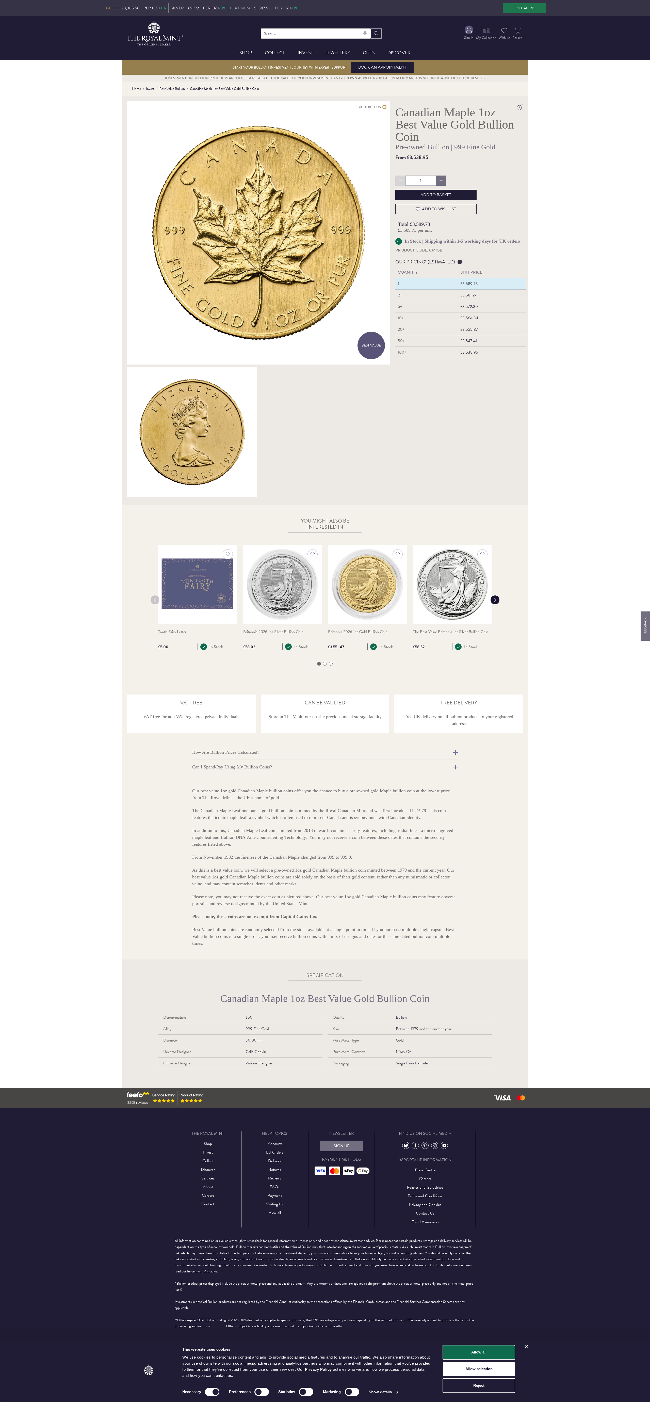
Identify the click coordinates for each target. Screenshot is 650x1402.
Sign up (342, 1146)
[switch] (261, 1392)
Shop (245, 52)
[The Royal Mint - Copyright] (155, 32)
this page (218, 1326)
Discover (399, 52)
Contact (207, 1204)
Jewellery (338, 52)
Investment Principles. (202, 1271)
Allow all (478, 1352)
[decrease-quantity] (400, 181)
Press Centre (425, 1170)
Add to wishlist (439, 209)
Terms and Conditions (425, 1196)
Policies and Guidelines (425, 1187)
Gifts (369, 52)
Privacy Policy (318, 1369)
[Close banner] (526, 1346)
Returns (274, 1170)
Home (136, 88)
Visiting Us (274, 1204)
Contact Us (425, 1213)
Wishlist (504, 37)
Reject (478, 1385)
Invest (305, 52)
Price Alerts (524, 8)
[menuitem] (469, 33)
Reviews (274, 1178)
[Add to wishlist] (228, 554)
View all (275, 1213)
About (208, 1187)
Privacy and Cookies (425, 1205)
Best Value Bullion (172, 88)
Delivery (274, 1161)
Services (207, 1178)
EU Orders (274, 1152)
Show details (380, 1392)
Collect (275, 52)
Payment (275, 1195)
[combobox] (316, 33)
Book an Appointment (382, 67)
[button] (319, 664)
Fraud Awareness (425, 1222)
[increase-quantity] (441, 181)
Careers (208, 1195)
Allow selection (479, 1369)
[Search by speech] (365, 33)
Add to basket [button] (435, 195)
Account (275, 1144)
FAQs (275, 1187)
